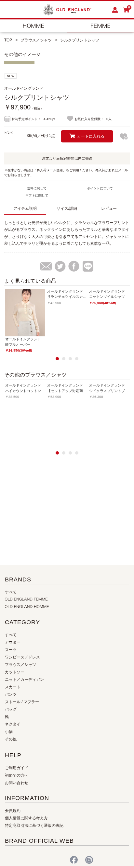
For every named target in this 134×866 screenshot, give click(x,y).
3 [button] (70, 358)
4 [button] (76, 358)
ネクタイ (12, 724)
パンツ (11, 694)
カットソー (14, 672)
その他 (11, 739)
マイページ (115, 10)
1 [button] (57, 358)
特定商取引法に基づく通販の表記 (34, 825)
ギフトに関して (36, 195)
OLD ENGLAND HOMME (33, 25)
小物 (9, 731)
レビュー (109, 208)
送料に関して (37, 188)
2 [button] (63, 358)
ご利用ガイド (16, 768)
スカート (12, 687)
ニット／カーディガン (24, 679)
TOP (8, 40)
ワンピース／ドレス (22, 657)
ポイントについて (100, 188)
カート (129, 8)
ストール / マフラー (22, 702)
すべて (11, 592)
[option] (25, 321)
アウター (12, 642)
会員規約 (12, 810)
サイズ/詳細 (67, 208)
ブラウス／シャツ (36, 40)
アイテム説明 (25, 208)
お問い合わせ (16, 783)
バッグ (11, 709)
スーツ (11, 649)
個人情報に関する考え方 (26, 818)
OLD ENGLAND (100, 25)
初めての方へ (16, 775)
